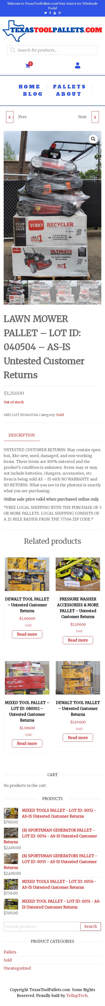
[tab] (25, 435)
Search (90, 926)
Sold (60, 415)
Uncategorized (17, 968)
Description (22, 435)
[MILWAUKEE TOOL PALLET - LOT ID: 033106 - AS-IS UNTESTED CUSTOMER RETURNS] (95, 117)
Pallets (10, 952)
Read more (27, 634)
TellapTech (76, 995)
